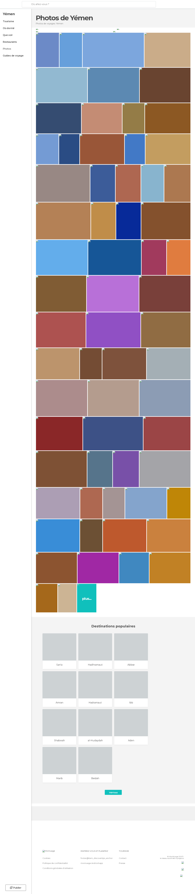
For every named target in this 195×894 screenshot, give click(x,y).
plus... (87, 599)
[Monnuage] (10, 4)
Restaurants (10, 42)
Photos (7, 48)
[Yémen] (76, 29)
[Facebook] (167, 852)
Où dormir (9, 28)
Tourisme (8, 21)
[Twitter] (172, 852)
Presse (122, 863)
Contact (122, 858)
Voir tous (113, 792)
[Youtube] (182, 852)
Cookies (46, 858)
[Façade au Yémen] (153, 29)
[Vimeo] (177, 852)
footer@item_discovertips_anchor (97, 858)
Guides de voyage (13, 55)
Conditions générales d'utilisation (58, 868)
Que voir (8, 35)
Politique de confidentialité (55, 863)
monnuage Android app (92, 863)
